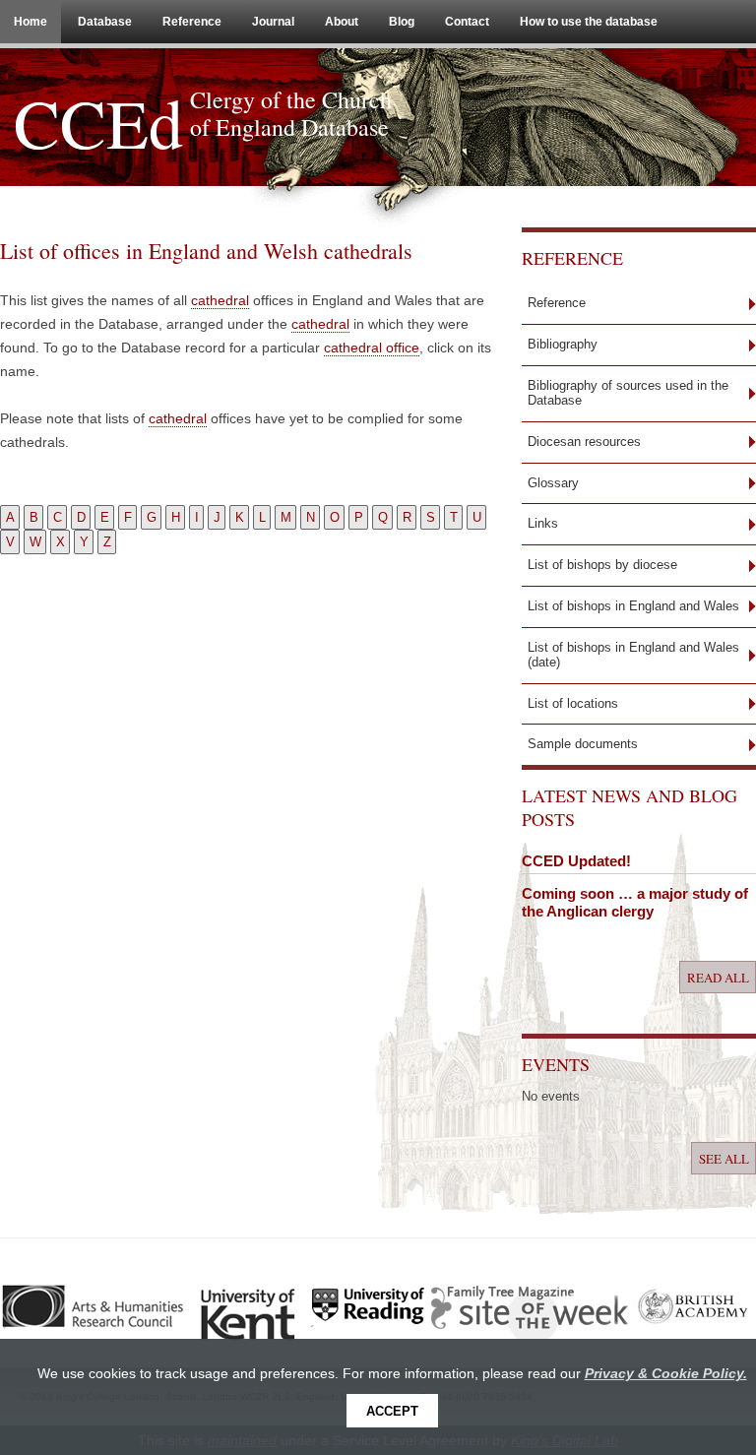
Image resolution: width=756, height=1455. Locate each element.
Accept (392, 1411)
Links (543, 523)
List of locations (573, 703)
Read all (718, 977)
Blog (401, 22)
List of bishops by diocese (602, 564)
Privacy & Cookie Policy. (666, 1373)
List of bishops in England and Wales (633, 606)
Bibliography (563, 344)
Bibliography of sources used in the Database (628, 393)
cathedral (220, 300)
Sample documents (583, 743)
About (341, 22)
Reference (191, 22)
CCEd (98, 122)
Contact (467, 22)
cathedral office (371, 347)
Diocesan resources (584, 441)
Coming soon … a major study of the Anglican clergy (635, 902)
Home (30, 22)
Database (105, 22)
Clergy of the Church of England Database (291, 113)
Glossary (553, 482)
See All (724, 1158)
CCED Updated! (576, 861)
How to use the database (589, 22)
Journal (273, 22)
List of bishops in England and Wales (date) (633, 654)
